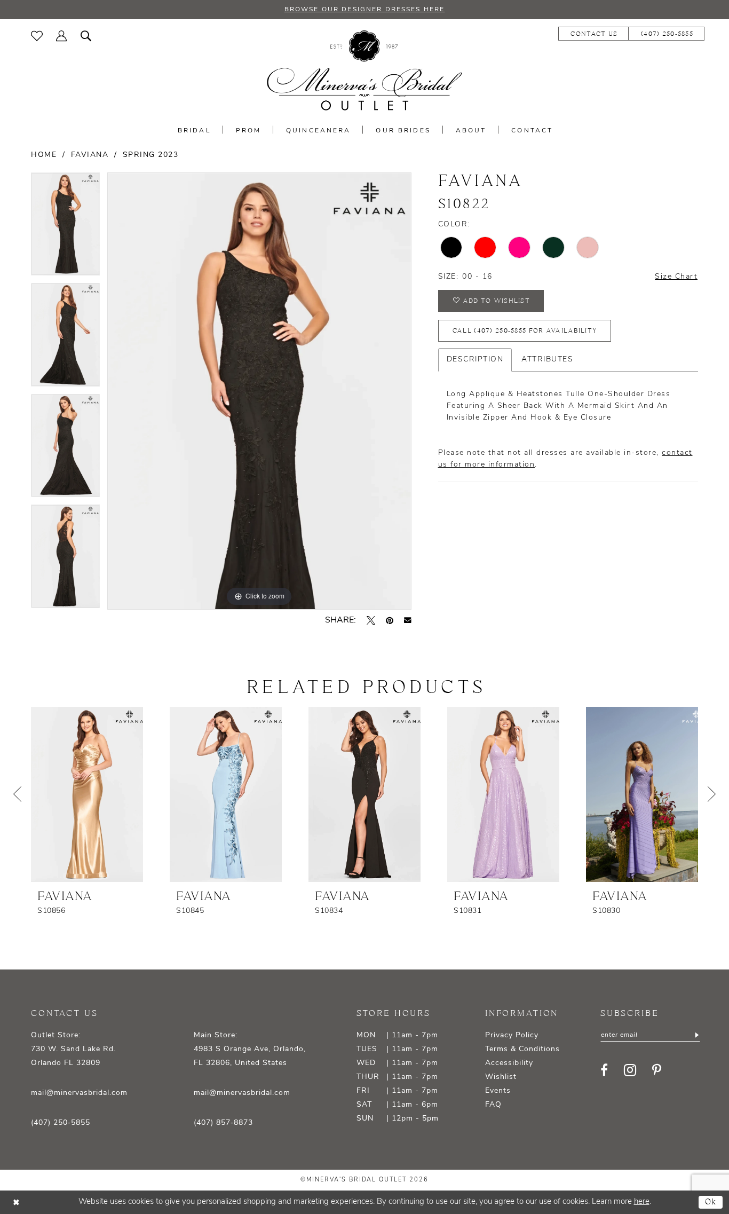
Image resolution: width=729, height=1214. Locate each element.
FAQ (493, 1105)
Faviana (90, 155)
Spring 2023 (151, 155)
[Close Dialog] (16, 1202)
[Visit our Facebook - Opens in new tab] (604, 1069)
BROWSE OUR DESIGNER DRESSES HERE (364, 9)
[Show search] (86, 35)
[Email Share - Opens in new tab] (407, 620)
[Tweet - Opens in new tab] (371, 620)
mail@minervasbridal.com (79, 1093)
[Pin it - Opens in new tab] (389, 620)
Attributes (547, 360)
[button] (62, 35)
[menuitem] (37, 36)
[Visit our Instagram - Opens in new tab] (630, 1070)
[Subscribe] (696, 1035)
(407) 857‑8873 (223, 1123)
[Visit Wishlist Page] (37, 36)
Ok (711, 1202)
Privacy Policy (511, 1035)
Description (475, 360)
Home (44, 155)
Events (498, 1091)
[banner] (364, 71)
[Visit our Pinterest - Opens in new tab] (656, 1069)
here (641, 1202)
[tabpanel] (65, 227)
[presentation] (87, 794)
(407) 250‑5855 (60, 1123)
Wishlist (501, 1077)
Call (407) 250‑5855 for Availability (525, 330)
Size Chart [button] (676, 277)
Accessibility (509, 1063)
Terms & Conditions (522, 1049)
